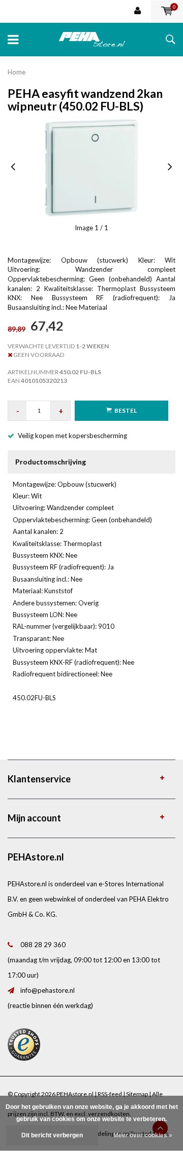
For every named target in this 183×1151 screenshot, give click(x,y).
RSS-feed (110, 1094)
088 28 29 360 (43, 945)
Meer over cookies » (142, 1135)
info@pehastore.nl (47, 990)
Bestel (125, 410)
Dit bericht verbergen (52, 1135)
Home (16, 72)
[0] (167, 11)
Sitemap (137, 1094)
